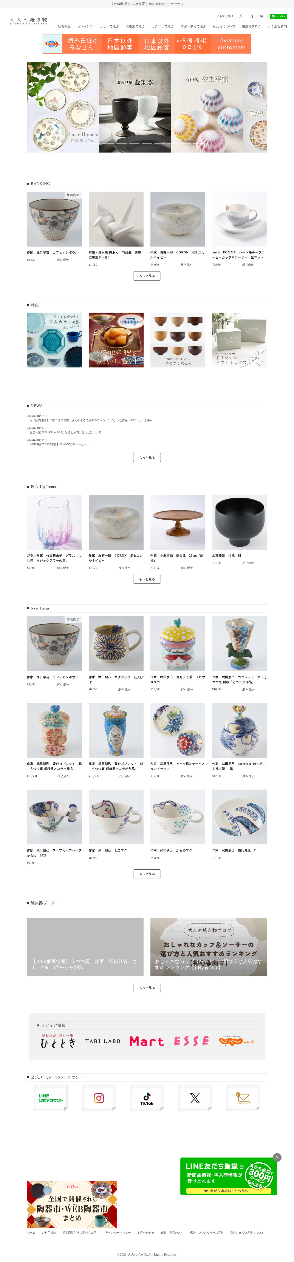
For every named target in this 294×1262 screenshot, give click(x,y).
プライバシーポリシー (117, 1232)
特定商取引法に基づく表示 (79, 1232)
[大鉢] (116, 340)
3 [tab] (121, 143)
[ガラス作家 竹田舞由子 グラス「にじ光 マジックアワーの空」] (54, 522)
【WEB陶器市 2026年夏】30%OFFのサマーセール (147, 3)
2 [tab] (108, 143)
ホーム (31, 1232)
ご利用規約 (49, 1232)
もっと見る (147, 276)
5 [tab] (147, 143)
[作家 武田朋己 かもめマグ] (177, 817)
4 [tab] (134, 143)
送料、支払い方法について (247, 1232)
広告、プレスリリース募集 (207, 1232)
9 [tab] (198, 143)
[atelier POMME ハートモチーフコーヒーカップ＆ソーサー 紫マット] (239, 219)
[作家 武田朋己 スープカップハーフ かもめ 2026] (54, 817)
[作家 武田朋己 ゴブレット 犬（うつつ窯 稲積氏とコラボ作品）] (239, 643)
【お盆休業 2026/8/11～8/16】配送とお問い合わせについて (64, 432)
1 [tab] (95, 143)
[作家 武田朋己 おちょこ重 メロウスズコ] (177, 643)
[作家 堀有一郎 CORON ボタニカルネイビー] (177, 219)
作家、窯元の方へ (172, 1232)
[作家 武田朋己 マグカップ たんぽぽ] (116, 643)
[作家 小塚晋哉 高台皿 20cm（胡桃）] (177, 522)
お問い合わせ (146, 1232)
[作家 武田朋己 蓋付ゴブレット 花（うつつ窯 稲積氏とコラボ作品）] (54, 730)
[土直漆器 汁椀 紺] (239, 522)
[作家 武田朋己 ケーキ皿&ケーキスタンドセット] (177, 730)
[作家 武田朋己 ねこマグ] (116, 817)
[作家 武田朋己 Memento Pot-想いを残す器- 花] (239, 730)
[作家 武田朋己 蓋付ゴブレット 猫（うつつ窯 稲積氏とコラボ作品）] (116, 730)
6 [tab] (160, 143)
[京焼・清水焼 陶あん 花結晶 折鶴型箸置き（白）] (116, 219)
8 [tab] (185, 143)
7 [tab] (172, 143)
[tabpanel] (63, 107)
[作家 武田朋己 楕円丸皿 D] (239, 817)
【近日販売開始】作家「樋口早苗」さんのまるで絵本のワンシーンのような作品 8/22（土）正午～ (91, 420)
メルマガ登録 (224, 16)
